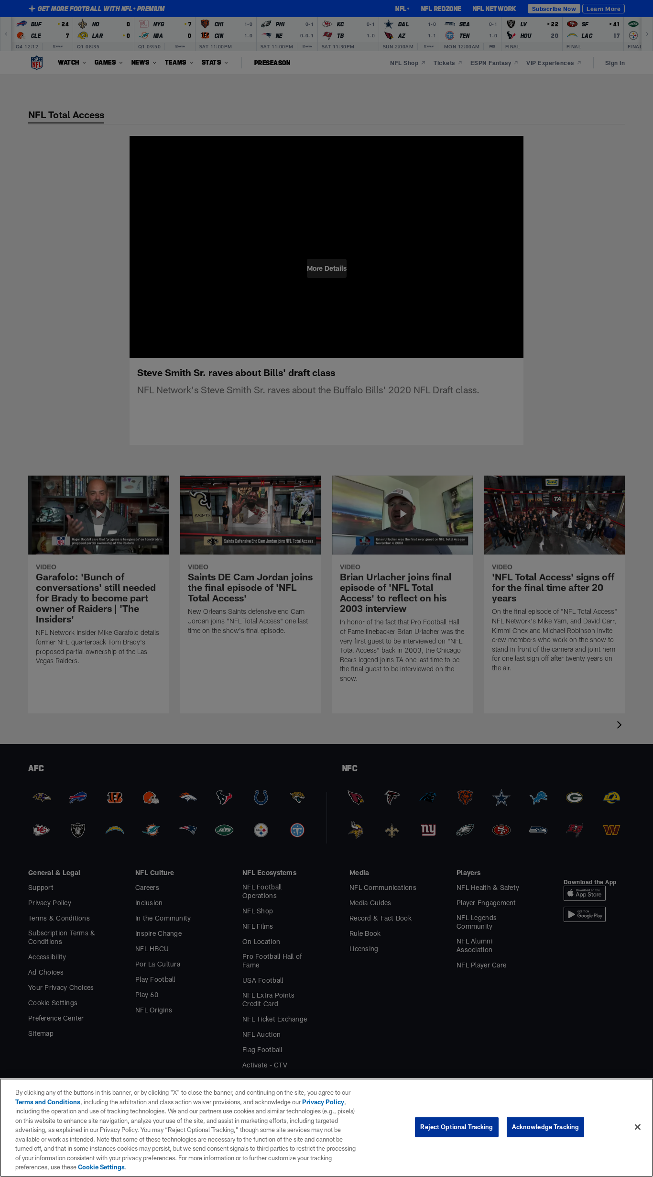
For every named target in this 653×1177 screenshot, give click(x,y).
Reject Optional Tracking (456, 1131)
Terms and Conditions (47, 1111)
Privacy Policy (317, 1111)
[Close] (637, 1131)
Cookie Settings (327, 1167)
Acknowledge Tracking (545, 1131)
